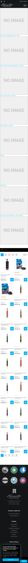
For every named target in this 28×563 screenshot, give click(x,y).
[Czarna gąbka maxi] (20, 264)
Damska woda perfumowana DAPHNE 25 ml (7, 349)
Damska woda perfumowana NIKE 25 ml (20, 423)
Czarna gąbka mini (5, 299)
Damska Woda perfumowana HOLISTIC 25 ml (20, 398)
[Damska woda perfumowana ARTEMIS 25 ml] (20, 289)
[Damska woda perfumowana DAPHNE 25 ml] (7, 338)
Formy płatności (14, 515)
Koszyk (14, 534)
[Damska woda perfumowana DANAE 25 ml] (20, 313)
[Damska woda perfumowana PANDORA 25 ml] (7, 436)
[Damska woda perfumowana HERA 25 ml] (7, 387)
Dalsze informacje (11, 556)
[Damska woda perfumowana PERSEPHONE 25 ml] (20, 436)
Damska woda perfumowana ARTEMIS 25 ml (20, 300)
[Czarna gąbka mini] (7, 289)
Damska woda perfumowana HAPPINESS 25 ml (20, 373)
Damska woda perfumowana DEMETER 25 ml (20, 349)
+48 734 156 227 (23, 1)
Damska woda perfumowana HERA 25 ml (7, 398)
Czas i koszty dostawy (14, 513)
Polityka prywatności (14, 528)
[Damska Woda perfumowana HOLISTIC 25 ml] (20, 387)
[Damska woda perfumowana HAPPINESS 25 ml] (20, 362)
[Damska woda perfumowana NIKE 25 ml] (20, 411)
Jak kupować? (14, 524)
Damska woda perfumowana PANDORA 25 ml (7, 447)
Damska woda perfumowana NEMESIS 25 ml (7, 423)
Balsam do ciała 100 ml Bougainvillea (6, 275)
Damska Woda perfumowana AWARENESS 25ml (7, 324)
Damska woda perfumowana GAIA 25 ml (7, 373)
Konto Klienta (14, 532)
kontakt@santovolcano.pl (14, 501)
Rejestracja (14, 530)
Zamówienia (14, 536)
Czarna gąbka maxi (18, 274)
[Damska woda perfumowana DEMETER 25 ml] (20, 338)
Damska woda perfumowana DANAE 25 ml (20, 324)
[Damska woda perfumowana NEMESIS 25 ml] (7, 411)
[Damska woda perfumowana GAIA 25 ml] (7, 362)
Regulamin (14, 526)
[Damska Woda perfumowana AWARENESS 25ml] (7, 313)
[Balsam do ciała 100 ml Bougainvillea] (7, 264)
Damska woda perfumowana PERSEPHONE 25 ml (20, 447)
